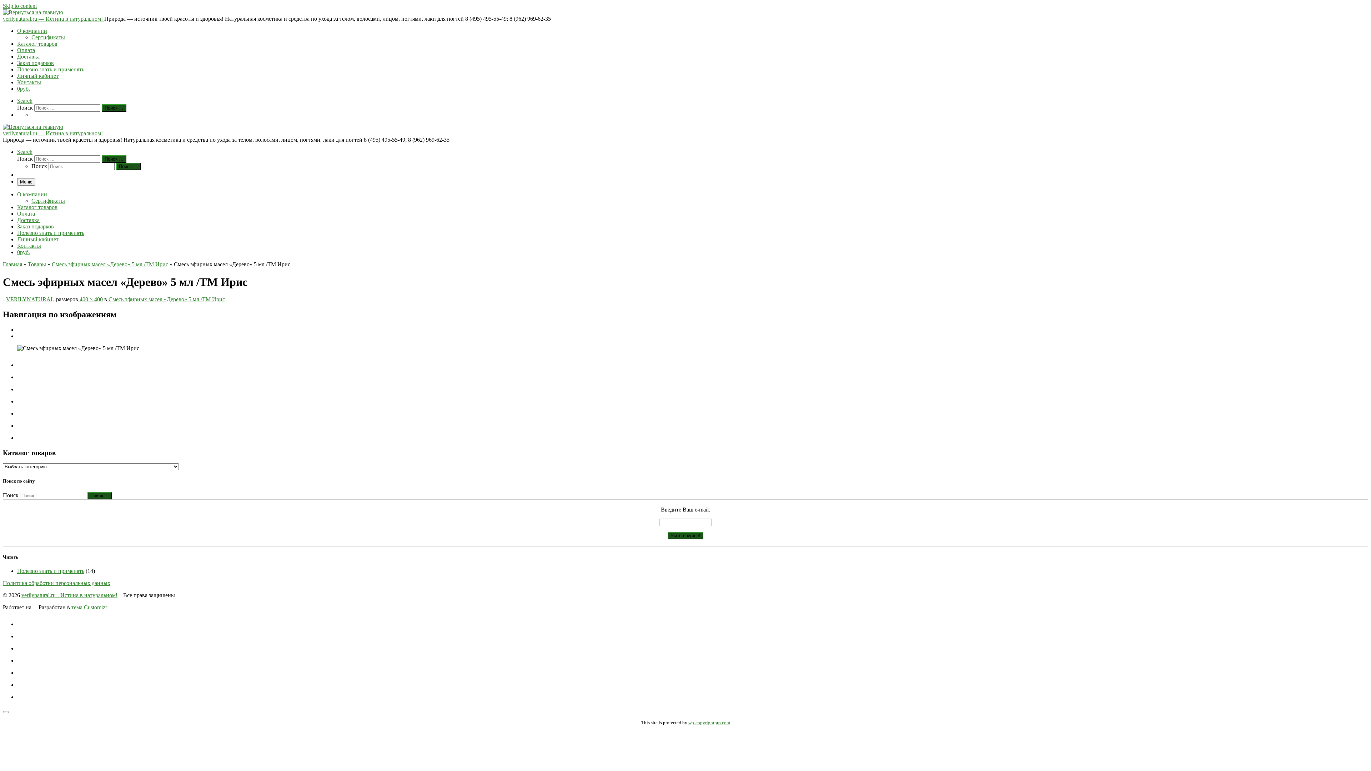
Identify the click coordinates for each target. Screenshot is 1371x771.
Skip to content (20, 6)
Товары (37, 264)
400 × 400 (90, 299)
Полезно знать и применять (50, 571)
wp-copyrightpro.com (709, 722)
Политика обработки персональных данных (56, 583)
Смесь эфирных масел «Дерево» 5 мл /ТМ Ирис (110, 264)
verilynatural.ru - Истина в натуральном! (69, 595)
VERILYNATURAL (30, 299)
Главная (12, 264)
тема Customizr (89, 607)
